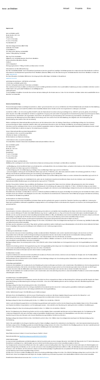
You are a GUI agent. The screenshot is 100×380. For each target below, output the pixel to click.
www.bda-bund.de (11, 78)
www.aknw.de (13, 74)
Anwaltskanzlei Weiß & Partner (40, 357)
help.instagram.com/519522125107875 (35, 336)
